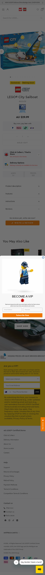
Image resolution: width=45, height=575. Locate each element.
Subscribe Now (22, 315)
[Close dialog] (43, 257)
